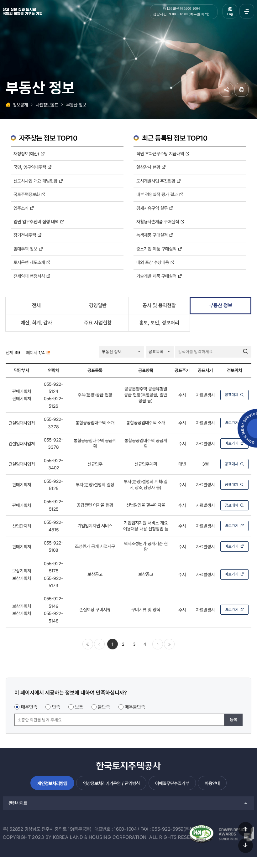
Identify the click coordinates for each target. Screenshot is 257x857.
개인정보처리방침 (52, 783)
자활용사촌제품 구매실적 (158, 221)
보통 (79, 707)
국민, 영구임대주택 (30, 167)
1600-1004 (125, 829)
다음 (157, 644)
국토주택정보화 (27, 194)
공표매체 (232, 394)
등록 (233, 719)
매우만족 (29, 707)
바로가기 (232, 422)
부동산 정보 (76, 104)
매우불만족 (135, 707)
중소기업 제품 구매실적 (157, 248)
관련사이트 (17, 803)
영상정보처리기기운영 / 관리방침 (111, 783)
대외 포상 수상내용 (153, 262)
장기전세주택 (25, 235)
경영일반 (98, 305)
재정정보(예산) (26, 153)
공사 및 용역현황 (159, 305)
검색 (245, 352)
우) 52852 (13, 829)
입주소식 (21, 208)
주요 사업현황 (98, 323)
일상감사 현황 (148, 167)
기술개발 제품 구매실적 (157, 276)
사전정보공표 (47, 104)
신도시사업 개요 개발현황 (36, 180)
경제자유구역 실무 (152, 208)
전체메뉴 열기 (246, 11)
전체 (36, 305)
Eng (230, 14)
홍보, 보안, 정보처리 (159, 323)
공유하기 (226, 90)
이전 (99, 644)
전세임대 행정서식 (29, 276)
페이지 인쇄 (241, 90)
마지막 (169, 644)
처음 (87, 644)
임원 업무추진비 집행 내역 (36, 221)
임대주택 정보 (26, 248)
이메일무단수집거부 (172, 783)
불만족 (104, 707)
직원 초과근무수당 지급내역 (160, 153)
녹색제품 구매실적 (152, 235)
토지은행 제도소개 (29, 262)
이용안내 (212, 783)
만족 (56, 707)
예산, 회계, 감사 (36, 323)
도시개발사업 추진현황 (156, 180)
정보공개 (20, 104)
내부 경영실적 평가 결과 (157, 194)
